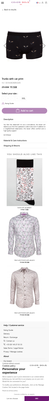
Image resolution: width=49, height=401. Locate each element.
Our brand (8, 361)
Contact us (10, 341)
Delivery (7, 334)
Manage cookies (16, 352)
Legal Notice (18, 348)
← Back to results (9, 9)
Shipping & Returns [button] (12, 145)
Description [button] (8, 119)
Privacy (6, 352)
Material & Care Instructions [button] (15, 140)
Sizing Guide (9, 103)
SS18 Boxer (7, 135)
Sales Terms (8, 348)
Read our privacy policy (10, 391)
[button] (13, 44)
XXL (23, 98)
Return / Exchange (10, 337)
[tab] (24, 119)
